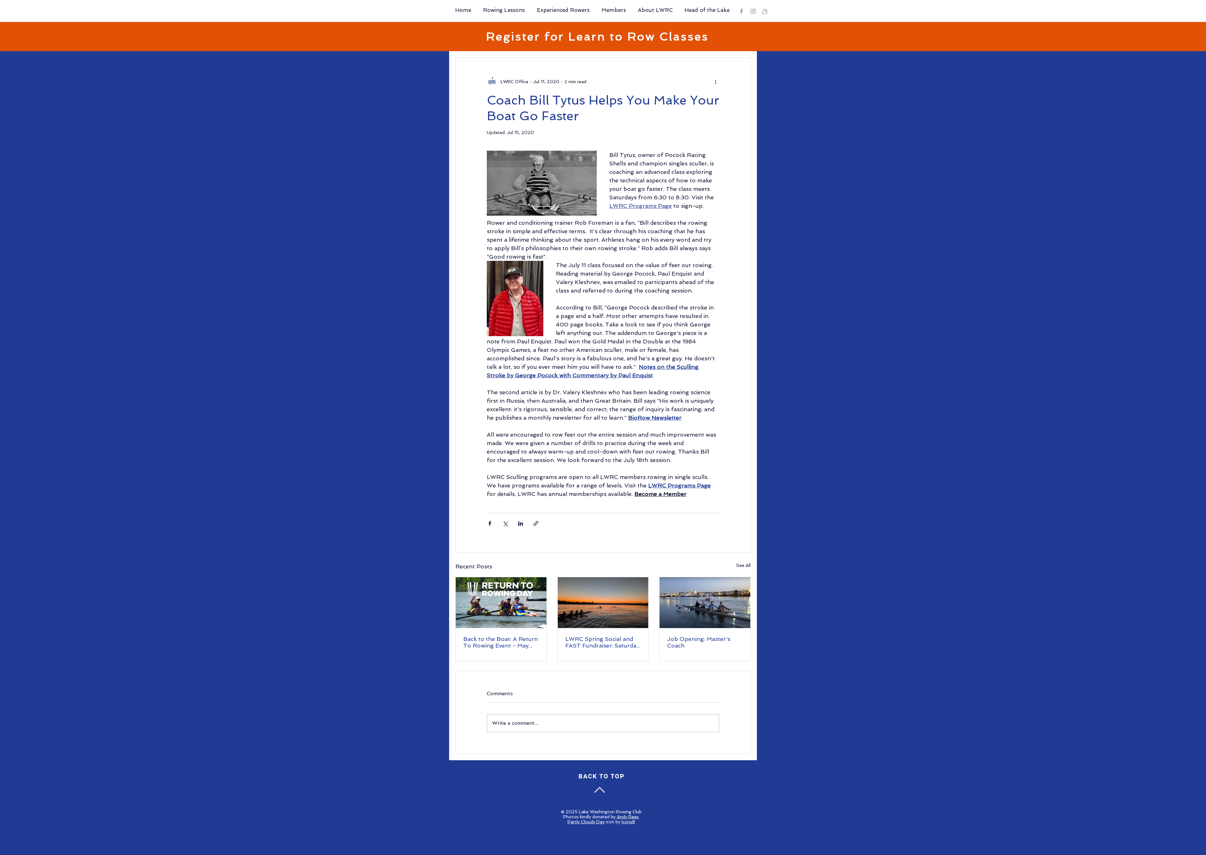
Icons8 (628, 821)
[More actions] (715, 81)
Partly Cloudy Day (586, 821)
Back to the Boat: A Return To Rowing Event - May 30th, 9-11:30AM (500, 642)
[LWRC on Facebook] (741, 11)
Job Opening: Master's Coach (698, 642)
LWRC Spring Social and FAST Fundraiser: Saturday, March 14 (602, 642)
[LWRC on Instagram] (753, 11)
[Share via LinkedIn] (521, 523)
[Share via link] (536, 523)
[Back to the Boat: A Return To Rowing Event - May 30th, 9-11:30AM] (501, 602)
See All (743, 565)
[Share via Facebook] (490, 523)
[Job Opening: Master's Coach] (705, 602)
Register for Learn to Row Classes (597, 36)
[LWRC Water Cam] (764, 11)
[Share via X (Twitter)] (505, 523)
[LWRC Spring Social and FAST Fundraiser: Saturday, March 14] (603, 602)
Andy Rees (628, 816)
